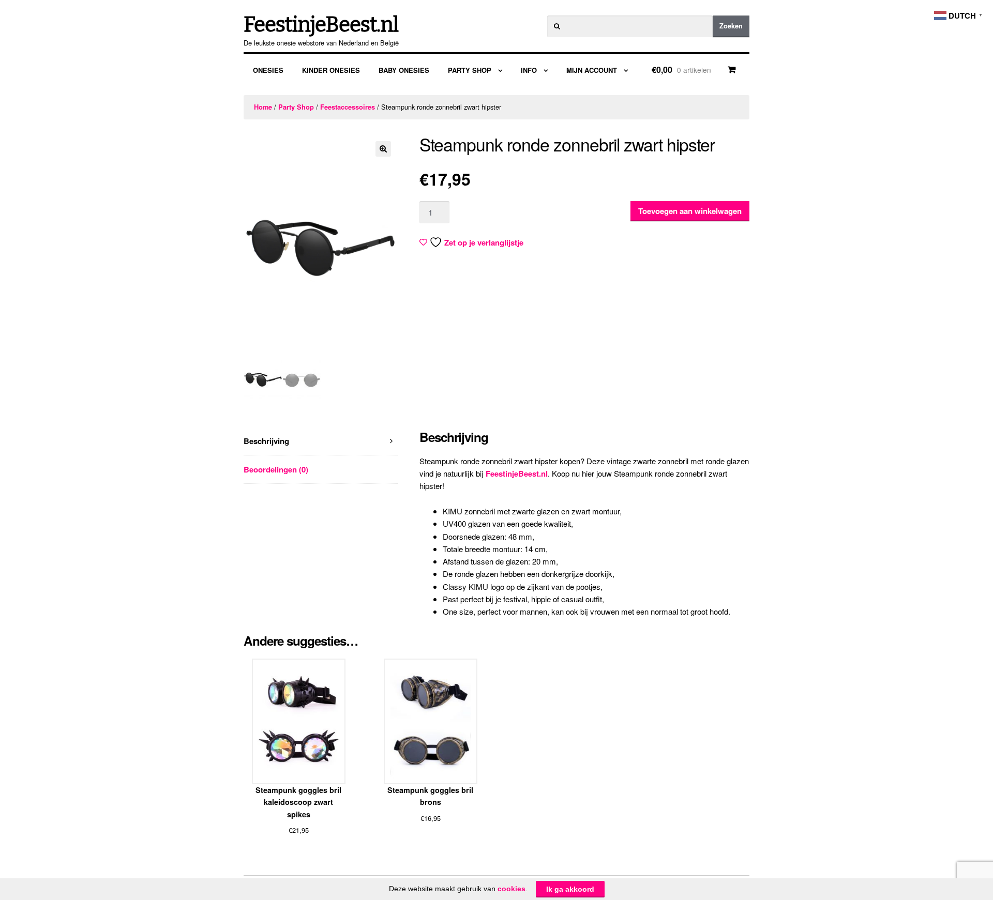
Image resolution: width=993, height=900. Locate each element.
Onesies (268, 70)
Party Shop (469, 70)
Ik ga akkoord (570, 889)
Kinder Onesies (331, 70)
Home (263, 107)
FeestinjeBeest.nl (321, 24)
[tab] (321, 441)
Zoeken (731, 25)
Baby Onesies (404, 70)
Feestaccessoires (347, 107)
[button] (383, 149)
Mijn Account (591, 70)
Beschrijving (266, 441)
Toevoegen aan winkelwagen (690, 211)
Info (529, 70)
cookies (511, 888)
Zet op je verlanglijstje (483, 242)
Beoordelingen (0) (276, 469)
